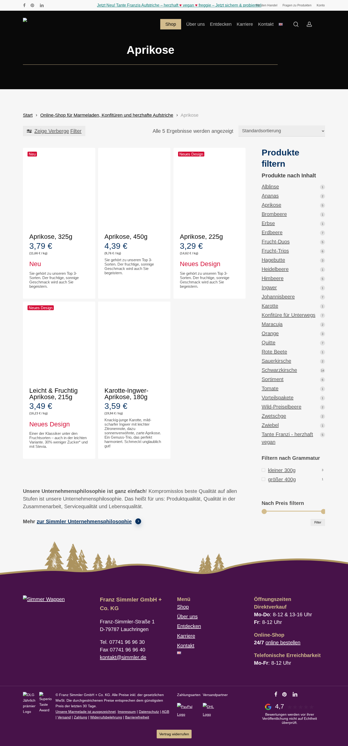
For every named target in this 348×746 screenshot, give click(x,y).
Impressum (127, 712)
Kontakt (185, 645)
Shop (183, 607)
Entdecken (189, 626)
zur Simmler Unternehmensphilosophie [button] (84, 521)
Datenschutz (149, 712)
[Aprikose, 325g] (59, 189)
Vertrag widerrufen (174, 734)
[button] (55, 293)
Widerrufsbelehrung (106, 717)
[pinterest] (33, 5)
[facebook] (24, 5)
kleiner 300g (282, 470)
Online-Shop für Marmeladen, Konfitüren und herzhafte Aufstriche (106, 115)
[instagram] (50, 5)
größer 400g (282, 479)
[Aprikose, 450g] (134, 189)
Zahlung (80, 717)
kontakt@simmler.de (123, 657)
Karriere (186, 636)
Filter (317, 522)
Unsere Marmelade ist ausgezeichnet (86, 712)
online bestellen (282, 642)
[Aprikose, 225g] (209, 189)
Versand (64, 717)
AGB (165, 712)
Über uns (187, 616)
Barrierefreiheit (137, 717)
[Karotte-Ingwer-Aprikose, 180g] (134, 343)
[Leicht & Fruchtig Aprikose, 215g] (59, 343)
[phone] (58, 5)
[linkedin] (42, 5)
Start (28, 115)
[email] (66, 5)
